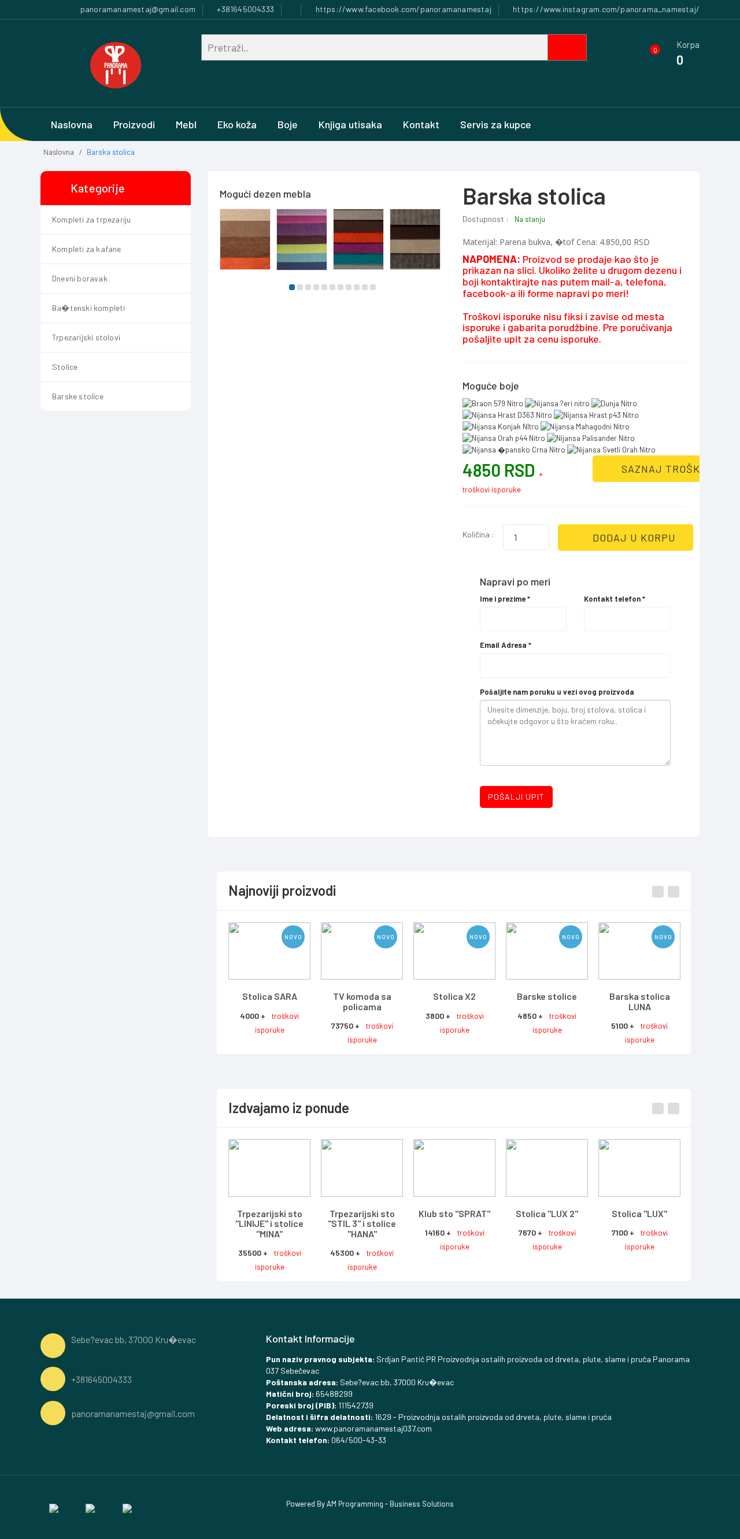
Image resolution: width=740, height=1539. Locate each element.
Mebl (186, 124)
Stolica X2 (454, 996)
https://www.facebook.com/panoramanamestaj (402, 9)
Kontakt (421, 124)
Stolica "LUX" (639, 1213)
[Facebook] (53, 1507)
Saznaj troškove (670, 468)
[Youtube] (127, 1507)
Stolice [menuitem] (64, 367)
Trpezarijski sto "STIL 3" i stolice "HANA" (362, 1223)
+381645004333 (244, 9)
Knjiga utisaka (350, 124)
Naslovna (71, 124)
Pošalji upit (516, 797)
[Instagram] (90, 1507)
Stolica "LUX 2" (547, 1213)
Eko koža (237, 124)
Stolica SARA (269, 996)
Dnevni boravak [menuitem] (80, 278)
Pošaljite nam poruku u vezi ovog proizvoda (557, 691)
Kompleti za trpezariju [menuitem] (91, 219)
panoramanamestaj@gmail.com (137, 9)
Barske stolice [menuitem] (77, 396)
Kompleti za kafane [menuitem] (86, 249)
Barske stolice (547, 996)
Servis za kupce (495, 124)
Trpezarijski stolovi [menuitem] (86, 337)
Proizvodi (134, 124)
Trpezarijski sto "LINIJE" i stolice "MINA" (269, 1223)
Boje (288, 124)
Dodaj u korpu (633, 537)
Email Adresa (505, 645)
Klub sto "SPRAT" (454, 1213)
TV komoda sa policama (362, 1001)
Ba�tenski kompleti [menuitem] (88, 308)
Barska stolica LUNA (639, 1001)
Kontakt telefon (614, 598)
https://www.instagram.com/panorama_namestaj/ (605, 9)
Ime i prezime (505, 598)
